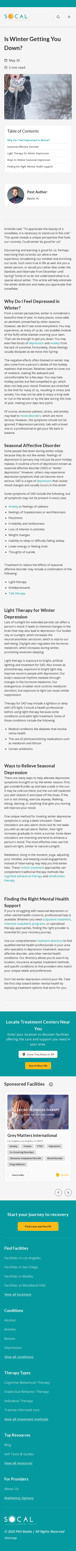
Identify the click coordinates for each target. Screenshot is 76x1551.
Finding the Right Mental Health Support (30, 166)
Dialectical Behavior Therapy (26, 1391)
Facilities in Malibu (18, 1276)
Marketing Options (19, 1498)
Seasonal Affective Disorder (23, 146)
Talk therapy (16, 593)
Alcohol (10, 1320)
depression (36, 343)
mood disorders (30, 416)
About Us (11, 1488)
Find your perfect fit (38, 1226)
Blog (7, 1444)
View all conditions (18, 1357)
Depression (13, 1347)
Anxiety (13, 506)
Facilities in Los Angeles (22, 1258)
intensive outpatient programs (24, 924)
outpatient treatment (56, 919)
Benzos (9, 1338)
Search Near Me (38, 1065)
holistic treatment (32, 868)
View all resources (18, 1463)
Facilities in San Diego (21, 1267)
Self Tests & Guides (19, 1454)
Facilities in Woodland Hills (25, 1285)
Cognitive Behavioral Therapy (27, 1382)
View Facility (18, 1175)
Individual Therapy (18, 1400)
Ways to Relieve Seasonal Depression (28, 160)
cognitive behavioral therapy (23, 876)
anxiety (55, 343)
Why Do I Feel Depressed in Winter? (28, 140)
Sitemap (10, 1538)
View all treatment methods (26, 1419)
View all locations (17, 1294)
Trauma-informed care (21, 1410)
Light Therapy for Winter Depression (28, 153)
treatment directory (50, 941)
